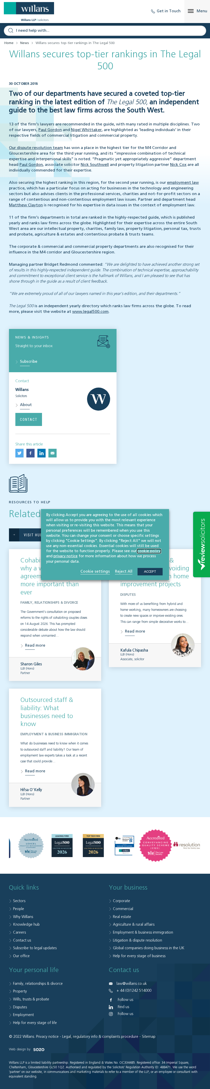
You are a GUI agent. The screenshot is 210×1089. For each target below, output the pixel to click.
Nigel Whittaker (86, 130)
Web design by (20, 1049)
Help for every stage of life (35, 1023)
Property (20, 991)
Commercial (123, 909)
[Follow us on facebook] (30, 453)
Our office (21, 956)
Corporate (121, 901)
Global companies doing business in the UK (148, 948)
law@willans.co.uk (132, 984)
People (18, 909)
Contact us (22, 940)
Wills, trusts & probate (31, 999)
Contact (28, 420)
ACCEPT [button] (150, 571)
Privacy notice (47, 1037)
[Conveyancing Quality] (156, 845)
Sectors (19, 901)
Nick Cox (178, 165)
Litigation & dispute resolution (137, 940)
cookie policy (149, 551)
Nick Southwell (95, 165)
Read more (35, 645)
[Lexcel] (31, 845)
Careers (19, 932)
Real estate (122, 917)
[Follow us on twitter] (19, 453)
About (26, 405)
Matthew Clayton (26, 205)
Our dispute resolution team (36, 148)
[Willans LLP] (29, 11)
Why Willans (23, 917)
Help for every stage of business (139, 956)
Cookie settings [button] (95, 571)
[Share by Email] (52, 453)
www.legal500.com (90, 312)
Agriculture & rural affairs (133, 924)
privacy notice (66, 556)
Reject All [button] (123, 571)
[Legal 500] (62, 845)
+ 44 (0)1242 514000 (134, 990)
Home (9, 43)
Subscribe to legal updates (35, 948)
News (24, 43)
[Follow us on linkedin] (41, 453)
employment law (183, 183)
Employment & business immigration (143, 932)
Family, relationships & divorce (38, 984)
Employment (23, 1015)
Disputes (20, 1007)
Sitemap (148, 1037)
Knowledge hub (26, 924)
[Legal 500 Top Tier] (93, 845)
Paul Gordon (50, 130)
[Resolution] (186, 845)
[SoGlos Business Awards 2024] (124, 845)
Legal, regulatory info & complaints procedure (100, 1037)
